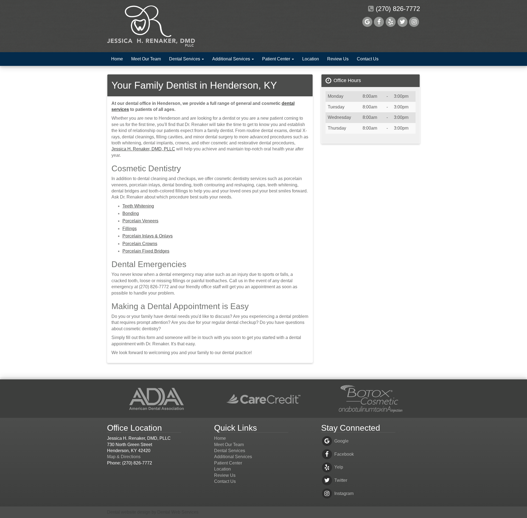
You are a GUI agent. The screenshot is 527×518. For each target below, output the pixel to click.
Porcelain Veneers (140, 221)
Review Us (338, 59)
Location (310, 59)
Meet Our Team (146, 59)
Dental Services (185, 59)
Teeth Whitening (138, 206)
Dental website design (128, 512)
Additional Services (231, 59)
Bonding (130, 213)
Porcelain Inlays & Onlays (147, 236)
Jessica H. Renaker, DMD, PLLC (143, 149)
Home (117, 59)
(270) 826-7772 (397, 8)
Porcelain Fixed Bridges (145, 251)
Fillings (129, 228)
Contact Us (368, 59)
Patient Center (276, 59)
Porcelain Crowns (139, 243)
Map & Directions (124, 456)
